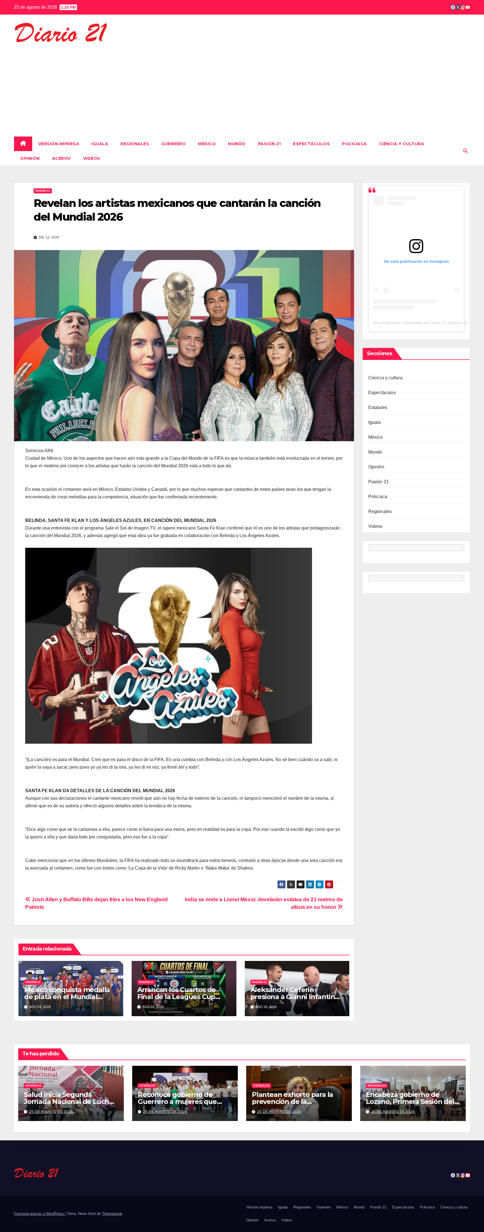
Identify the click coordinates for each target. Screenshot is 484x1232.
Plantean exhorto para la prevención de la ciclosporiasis (292, 1101)
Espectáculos (311, 143)
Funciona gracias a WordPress (39, 1214)
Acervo (61, 158)
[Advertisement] (242, 87)
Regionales (134, 143)
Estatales (377, 407)
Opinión (30, 158)
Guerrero (173, 143)
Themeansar (112, 1214)
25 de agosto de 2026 (51, 1112)
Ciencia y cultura (401, 143)
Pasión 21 (269, 143)
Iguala (99, 143)
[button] (465, 151)
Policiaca (354, 143)
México (207, 143)
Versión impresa (58, 143)
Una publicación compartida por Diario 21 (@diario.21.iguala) (427, 322)
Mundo (237, 143)
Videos (91, 158)
